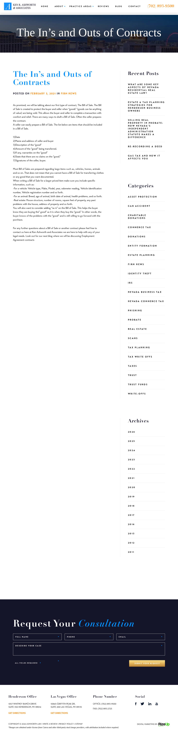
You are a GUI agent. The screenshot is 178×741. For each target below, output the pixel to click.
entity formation (142, 245)
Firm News (69, 93)
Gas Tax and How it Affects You (144, 157)
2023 (131, 459)
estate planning (141, 255)
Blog (118, 6)
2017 (131, 515)
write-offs (137, 393)
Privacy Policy (66, 724)
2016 (131, 524)
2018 (131, 505)
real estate (137, 329)
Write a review (50, 724)
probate (134, 319)
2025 (131, 441)
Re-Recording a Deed (145, 146)
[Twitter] (143, 704)
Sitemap (78, 724)
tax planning (139, 347)
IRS (130, 282)
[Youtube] (156, 704)
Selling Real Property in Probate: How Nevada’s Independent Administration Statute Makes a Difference (145, 129)
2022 (131, 468)
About (59, 6)
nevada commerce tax (146, 301)
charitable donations (137, 216)
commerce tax (139, 227)
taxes (132, 366)
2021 (131, 478)
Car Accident (139, 206)
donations (137, 236)
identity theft (140, 273)
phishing (135, 310)
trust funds (138, 384)
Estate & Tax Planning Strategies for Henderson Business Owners (146, 106)
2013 (131, 533)
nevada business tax (145, 292)
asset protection (142, 196)
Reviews (103, 6)
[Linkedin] (150, 704)
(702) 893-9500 (160, 6)
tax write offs (140, 356)
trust (132, 375)
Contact (134, 6)
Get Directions (17, 713)
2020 (131, 487)
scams (133, 338)
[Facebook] (136, 704)
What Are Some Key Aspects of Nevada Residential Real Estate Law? (143, 88)
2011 (131, 552)
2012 (131, 542)
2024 (131, 450)
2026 (131, 432)
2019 (131, 496)
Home (44, 6)
